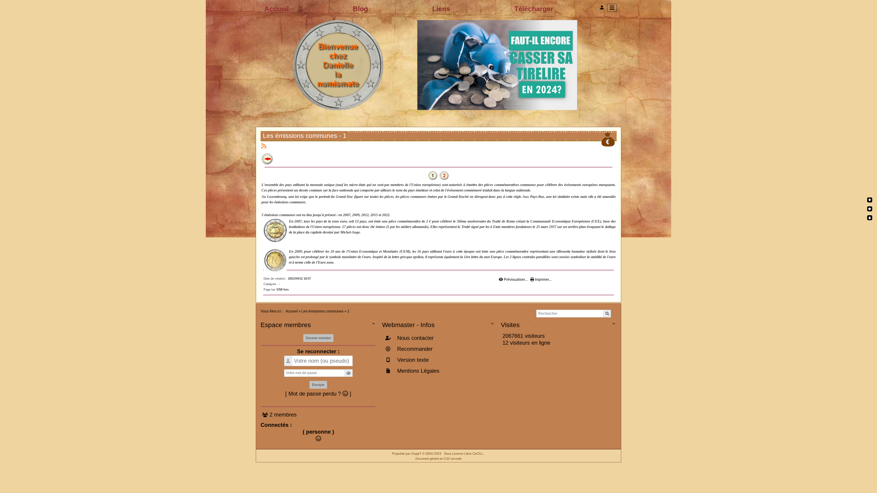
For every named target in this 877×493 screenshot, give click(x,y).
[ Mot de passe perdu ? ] (318, 394)
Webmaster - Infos (438, 324)
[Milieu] (869, 209)
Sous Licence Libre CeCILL (464, 453)
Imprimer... (543, 279)
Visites (558, 324)
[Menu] (612, 8)
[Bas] (869, 217)
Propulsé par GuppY (407, 453)
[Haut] (869, 200)
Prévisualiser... (515, 279)
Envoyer (318, 385)
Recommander (414, 349)
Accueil (291, 311)
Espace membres (318, 324)
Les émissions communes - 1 (304, 135)
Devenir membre (318, 338)
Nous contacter (415, 338)
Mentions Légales (417, 371)
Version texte (412, 360)
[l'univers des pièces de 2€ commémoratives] (438, 65)
